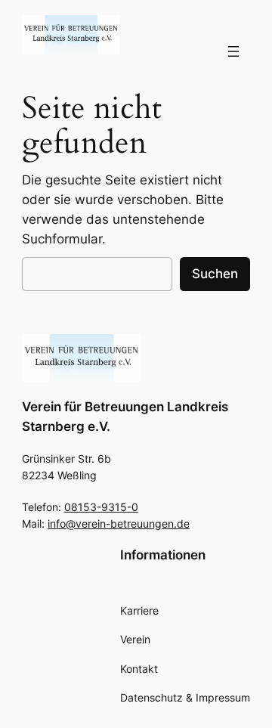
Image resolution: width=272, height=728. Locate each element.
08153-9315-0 (101, 506)
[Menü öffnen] (233, 51)
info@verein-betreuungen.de (119, 523)
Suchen (215, 273)
